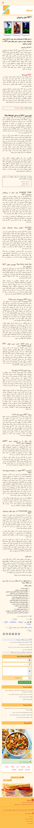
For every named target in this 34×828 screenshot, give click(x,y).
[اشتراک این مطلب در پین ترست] (10, 633)
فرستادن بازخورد (24, 682)
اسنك (29, 10)
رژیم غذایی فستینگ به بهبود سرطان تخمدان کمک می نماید (20, 694)
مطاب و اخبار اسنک (16, 777)
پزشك (12, 766)
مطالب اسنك (30, 823)
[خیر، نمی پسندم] (29, 630)
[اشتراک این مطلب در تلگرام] (19, 633)
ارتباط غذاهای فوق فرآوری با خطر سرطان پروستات (21, 712)
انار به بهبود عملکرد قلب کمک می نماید (24, 717)
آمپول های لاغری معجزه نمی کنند (25, 697)
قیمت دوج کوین (24, 185)
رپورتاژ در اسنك (29, 821)
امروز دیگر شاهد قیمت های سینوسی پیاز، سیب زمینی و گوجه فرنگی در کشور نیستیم (17, 709)
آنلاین (5, 622)
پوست (29, 624)
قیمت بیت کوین (24, 181)
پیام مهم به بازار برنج (27, 650)
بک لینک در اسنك (29, 819)
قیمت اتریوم (25, 183)
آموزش (20, 769)
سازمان (27, 769)
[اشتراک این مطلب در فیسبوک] (16, 633)
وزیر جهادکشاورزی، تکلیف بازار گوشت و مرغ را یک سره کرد (19, 647)
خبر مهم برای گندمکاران (26, 699)
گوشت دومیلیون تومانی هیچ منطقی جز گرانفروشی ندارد (20, 642)
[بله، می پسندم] (10, 627)
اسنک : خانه (6, 780)
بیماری (23, 766)
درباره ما (31, 816)
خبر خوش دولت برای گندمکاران (25, 645)
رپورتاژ (20, 622)
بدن (17, 766)
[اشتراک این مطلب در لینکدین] (7, 633)
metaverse (13, 622)
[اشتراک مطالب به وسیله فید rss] (4, 633)
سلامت (14, 769)
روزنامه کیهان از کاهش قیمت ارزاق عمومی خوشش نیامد (20, 715)
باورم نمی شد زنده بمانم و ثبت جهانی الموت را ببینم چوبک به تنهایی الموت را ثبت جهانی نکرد (18, 691)
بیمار (28, 766)
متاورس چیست (19, 108)
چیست (27, 74)
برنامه (7, 766)
